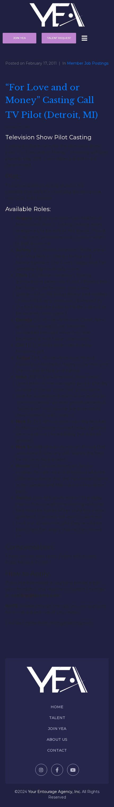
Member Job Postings (87, 63)
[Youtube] (73, 770)
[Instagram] (41, 770)
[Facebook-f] (57, 770)
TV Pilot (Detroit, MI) (51, 115)
